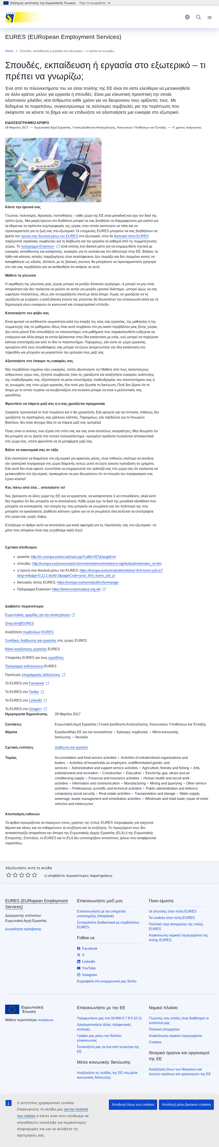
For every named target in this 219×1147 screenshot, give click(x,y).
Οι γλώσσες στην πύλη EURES (173, 911)
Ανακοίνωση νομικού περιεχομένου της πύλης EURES (178, 937)
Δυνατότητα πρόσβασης (23, 929)
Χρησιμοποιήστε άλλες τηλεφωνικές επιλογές (104, 1027)
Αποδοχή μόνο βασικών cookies (186, 1104)
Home (9, 51)
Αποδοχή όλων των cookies (133, 1104)
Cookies (155, 1042)
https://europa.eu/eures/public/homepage (88, 582)
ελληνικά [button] (187, 17)
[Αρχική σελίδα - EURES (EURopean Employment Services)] (26, 17)
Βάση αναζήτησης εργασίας (26, 649)
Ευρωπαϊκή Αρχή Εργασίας (75, 724)
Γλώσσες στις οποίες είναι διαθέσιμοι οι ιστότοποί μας (179, 1020)
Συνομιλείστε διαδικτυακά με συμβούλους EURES (108, 925)
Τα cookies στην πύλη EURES (172, 918)
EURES (47, 632)
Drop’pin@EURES (19, 623)
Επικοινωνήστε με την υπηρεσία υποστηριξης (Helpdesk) (101, 914)
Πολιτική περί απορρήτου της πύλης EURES (176, 926)
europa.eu (45, 1020)
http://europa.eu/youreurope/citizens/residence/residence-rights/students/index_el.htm (96, 563)
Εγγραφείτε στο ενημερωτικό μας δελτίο (106, 981)
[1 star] (9, 875)
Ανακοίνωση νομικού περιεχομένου (175, 1036)
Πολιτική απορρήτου (164, 1029)
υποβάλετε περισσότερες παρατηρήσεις (79, 875)
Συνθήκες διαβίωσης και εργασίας (30, 640)
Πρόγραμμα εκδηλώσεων (24, 666)
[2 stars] (12, 875)
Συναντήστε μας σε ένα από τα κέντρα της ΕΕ (108, 1049)
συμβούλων (32, 632)
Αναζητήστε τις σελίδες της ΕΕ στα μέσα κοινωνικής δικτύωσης (107, 1075)
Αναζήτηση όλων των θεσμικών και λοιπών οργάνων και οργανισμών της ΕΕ (180, 1071)
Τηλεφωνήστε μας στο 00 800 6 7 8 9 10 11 (109, 1018)
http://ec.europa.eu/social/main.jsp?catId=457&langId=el (73, 557)
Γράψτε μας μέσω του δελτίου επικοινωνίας (99, 1038)
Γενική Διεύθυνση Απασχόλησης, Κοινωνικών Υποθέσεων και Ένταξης (152, 724)
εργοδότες (56, 657)
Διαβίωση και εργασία (71, 747)
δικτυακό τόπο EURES (131, 236)
